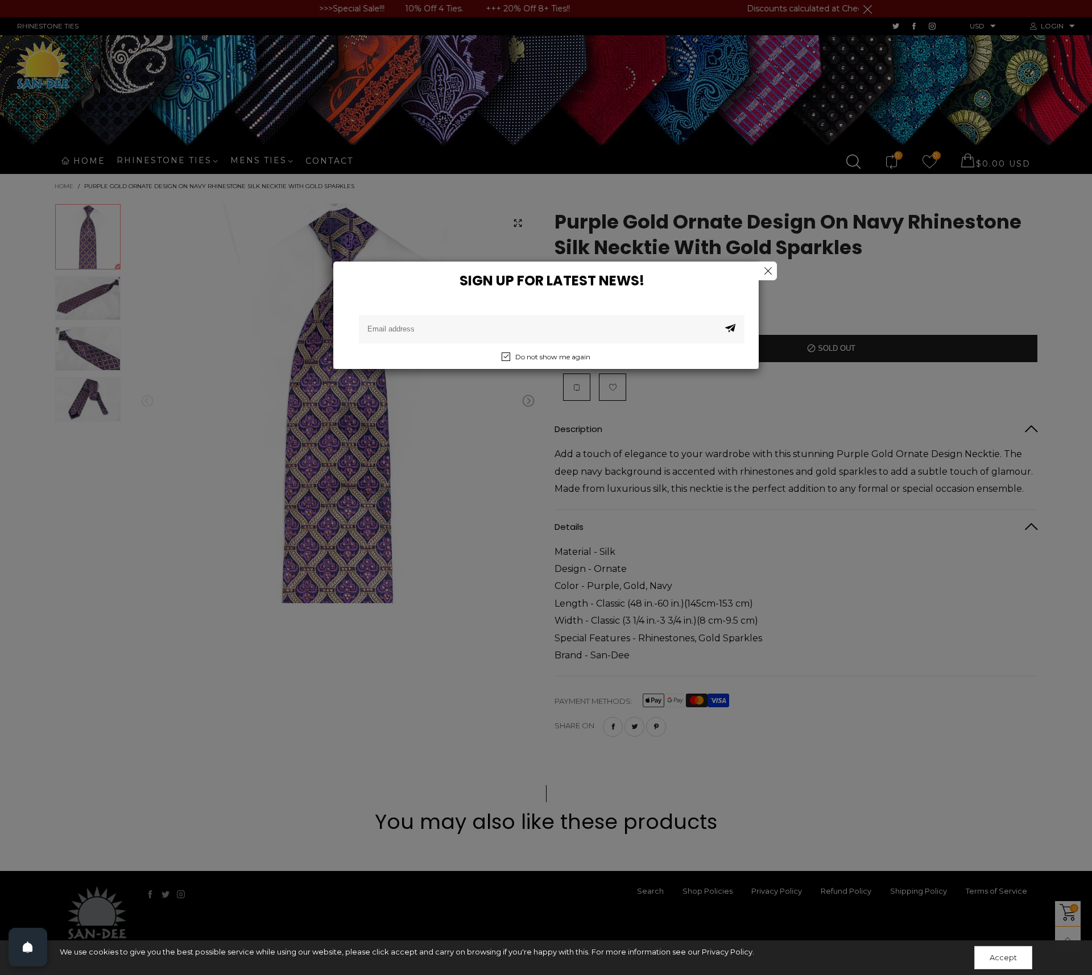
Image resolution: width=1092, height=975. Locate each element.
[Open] (28, 947)
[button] (730, 329)
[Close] (767, 271)
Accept (1003, 957)
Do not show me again (552, 356)
